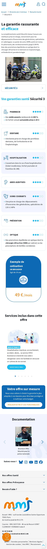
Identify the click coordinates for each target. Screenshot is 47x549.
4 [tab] (25, 376)
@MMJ (7, 542)
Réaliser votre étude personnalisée (23, 405)
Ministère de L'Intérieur (18, 12)
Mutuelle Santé (35, 12)
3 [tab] (22, 376)
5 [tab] (28, 376)
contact (7, 539)
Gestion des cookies (13, 544)
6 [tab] (32, 376)
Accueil (4, 12)
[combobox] (23, 88)
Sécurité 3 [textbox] (11, 88)
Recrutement (36, 544)
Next (41, 441)
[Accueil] (20, 4)
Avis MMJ (26, 544)
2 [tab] (18, 376)
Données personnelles (19, 542)
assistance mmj (16, 367)
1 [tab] (15, 376)
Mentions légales (35, 542)
